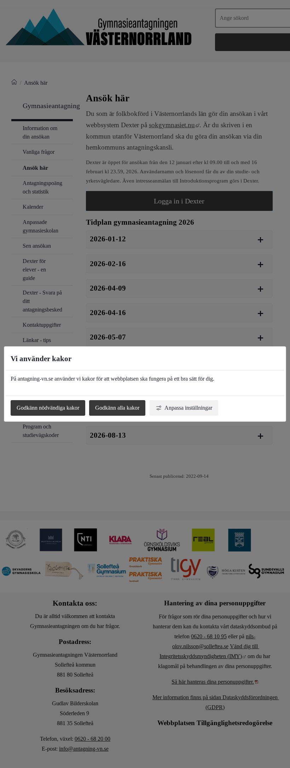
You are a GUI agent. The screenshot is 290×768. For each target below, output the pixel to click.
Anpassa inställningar (188, 408)
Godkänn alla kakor (117, 408)
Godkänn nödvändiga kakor (48, 408)
